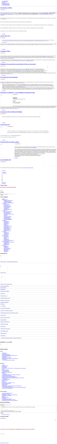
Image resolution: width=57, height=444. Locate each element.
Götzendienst (4, 231)
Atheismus (3, 396)
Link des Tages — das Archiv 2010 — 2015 (8, 382)
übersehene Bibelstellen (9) (8, 219)
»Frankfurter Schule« (5, 51)
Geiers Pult (3, 210)
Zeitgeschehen (4, 245)
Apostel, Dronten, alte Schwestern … (7, 386)
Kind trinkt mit (4, 366)
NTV (21, 70)
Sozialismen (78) (6, 239)
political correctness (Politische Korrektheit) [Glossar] (9, 355)
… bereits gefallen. (4, 378)
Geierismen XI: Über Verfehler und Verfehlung (11, 111)
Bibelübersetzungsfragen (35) (8, 211)
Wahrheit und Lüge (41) (7, 230)
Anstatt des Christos (5, 384)
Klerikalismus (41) (6, 238)
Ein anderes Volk (4, 367)
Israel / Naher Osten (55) (7, 248)
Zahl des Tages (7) (6, 205)
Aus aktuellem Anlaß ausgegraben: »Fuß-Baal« (8, 399)
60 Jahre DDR (4, 381)
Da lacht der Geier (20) (7, 212)
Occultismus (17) (6, 232)
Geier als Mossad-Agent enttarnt (6, 398)
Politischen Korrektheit (30, 60)
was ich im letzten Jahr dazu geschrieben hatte (26, 167)
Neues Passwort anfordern (6, 414)
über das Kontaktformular (9, 14)
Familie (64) (5, 224)
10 (2, 179)
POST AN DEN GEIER (5, 3)
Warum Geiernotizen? (5, 365)
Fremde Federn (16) (7, 207)
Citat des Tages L (4, 359)
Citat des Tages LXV (5, 124)
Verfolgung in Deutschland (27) (8, 200)
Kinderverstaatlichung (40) (7, 227)
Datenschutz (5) (6, 222)
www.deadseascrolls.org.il (33, 146)
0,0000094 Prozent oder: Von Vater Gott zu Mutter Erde (10, 358)
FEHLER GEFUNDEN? (5, 4)
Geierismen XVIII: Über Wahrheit (7, 372)
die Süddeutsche (18, 70)
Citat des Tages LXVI (5, 35)
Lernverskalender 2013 (5, 159)
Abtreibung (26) (6, 221)
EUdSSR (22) (6, 246)
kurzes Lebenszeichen (5, 397)
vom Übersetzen (4, 373)
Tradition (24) (6, 234)
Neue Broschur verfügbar (6, 7)
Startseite (3, 198)
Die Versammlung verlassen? (6, 379)
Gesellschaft (4, 220)
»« (3, 326)
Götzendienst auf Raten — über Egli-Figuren (8, 376)
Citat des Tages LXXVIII (5, 371)
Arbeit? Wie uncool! (5, 380)
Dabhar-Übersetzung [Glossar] (6, 383)
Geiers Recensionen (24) (7, 206)
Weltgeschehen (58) (6, 249)
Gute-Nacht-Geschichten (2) (8, 209)
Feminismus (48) (6, 225)
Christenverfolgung (5, 199)
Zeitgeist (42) (6, 251)
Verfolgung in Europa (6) (7, 201)
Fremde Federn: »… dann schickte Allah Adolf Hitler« (9, 394)
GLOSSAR (3, 2)
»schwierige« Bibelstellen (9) (8, 218)
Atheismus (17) (6, 236)
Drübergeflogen (4, 203)
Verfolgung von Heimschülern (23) (9, 202)
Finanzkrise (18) (6, 247)
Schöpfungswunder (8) (7, 217)
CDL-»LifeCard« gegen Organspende (9, 77)
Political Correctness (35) (7, 229)
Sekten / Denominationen (5, 241)
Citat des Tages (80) (7, 204)
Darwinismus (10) (6, 237)
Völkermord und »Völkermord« (6, 375)
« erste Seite (4, 172)
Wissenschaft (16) (6, 250)
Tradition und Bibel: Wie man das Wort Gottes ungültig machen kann (12, 385)
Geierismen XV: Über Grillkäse (6, 357)
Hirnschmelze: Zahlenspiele (6, 354)
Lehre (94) (5, 215)
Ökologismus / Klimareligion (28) (8, 240)
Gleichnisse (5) (6, 214)
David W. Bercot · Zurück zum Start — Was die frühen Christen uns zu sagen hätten (14, 368)
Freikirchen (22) (6, 242)
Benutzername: (2, 404)
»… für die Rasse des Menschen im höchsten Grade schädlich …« (11, 374)
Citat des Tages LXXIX (5, 370)
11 (2, 180)
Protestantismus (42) (7, 244)
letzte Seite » (4, 183)
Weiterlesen (3, 49)
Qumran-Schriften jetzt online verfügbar (9, 142)
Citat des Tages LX (5, 353)
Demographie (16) (6, 223)
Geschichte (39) (6, 226)
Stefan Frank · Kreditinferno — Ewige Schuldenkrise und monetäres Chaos (17, 92)
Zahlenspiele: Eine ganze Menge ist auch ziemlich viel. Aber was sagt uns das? (18, 64)
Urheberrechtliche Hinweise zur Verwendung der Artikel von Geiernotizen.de (13, 377)
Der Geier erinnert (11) (7, 213)
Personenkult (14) (6, 233)
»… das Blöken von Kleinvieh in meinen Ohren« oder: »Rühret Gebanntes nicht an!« (14, 387)
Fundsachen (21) (6, 208)
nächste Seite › (4, 182)
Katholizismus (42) (6, 243)
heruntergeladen (2, 14)
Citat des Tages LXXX (5, 369)
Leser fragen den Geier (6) (7, 216)
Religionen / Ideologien (5, 235)
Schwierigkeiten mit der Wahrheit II (7, 393)
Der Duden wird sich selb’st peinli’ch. (7, 388)
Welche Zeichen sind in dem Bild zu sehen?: (7, 410)
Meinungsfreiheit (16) (7, 228)
